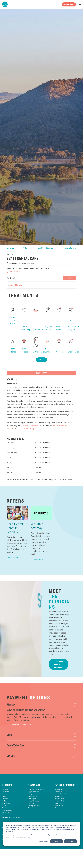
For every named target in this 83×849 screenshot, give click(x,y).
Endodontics (71, 352)
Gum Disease (59, 803)
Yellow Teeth (59, 796)
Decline (71, 841)
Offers (25, 248)
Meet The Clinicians (45, 248)
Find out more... (13, 557)
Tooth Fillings (13, 350)
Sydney (4, 796)
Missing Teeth (59, 799)
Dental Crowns (59, 328)
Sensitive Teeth (60, 801)
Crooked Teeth (59, 806)
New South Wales (8, 810)
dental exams (58, 425)
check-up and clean (29, 425)
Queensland (6, 803)
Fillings (30, 794)
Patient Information (65, 785)
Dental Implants (33, 801)
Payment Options (69, 248)
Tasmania (5, 815)
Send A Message (15, 285)
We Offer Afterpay (37, 526)
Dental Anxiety (59, 789)
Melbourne (6, 791)
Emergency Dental (34, 806)
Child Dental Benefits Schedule (15, 528)
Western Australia (8, 808)
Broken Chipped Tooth (62, 794)
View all (30, 808)
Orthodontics (36, 352)
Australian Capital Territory (11, 817)
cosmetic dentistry (26, 428)
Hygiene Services (48, 328)
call (69, 278)
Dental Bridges (24, 350)
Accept (57, 841)
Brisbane (5, 789)
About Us (10, 248)
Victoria (4, 806)
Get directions (14, 272)
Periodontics (36, 329)
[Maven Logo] (5, 4)
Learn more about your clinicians (58, 664)
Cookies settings (43, 841)
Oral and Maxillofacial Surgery (71, 325)
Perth (4, 794)
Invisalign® (32, 799)
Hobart (4, 801)
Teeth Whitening (24, 328)
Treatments (34, 785)
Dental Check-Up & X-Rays (12, 323)
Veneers (59, 352)
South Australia (7, 813)
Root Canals (47, 350)
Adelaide (5, 799)
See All (42, 360)
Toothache (58, 791)
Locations (7, 785)
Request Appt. (68, 4)
